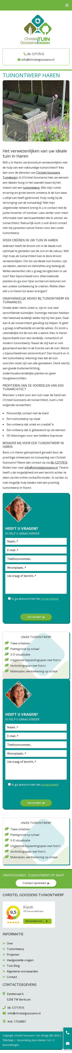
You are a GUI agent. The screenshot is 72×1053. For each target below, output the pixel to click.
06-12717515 (35, 54)
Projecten (13, 954)
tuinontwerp (31, 188)
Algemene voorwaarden (22, 971)
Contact (12, 977)
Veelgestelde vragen (20, 960)
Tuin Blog (13, 966)
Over (10, 943)
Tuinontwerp (15, 949)
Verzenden (34, 617)
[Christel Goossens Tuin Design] (36, 29)
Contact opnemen (34, 883)
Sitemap (8, 1040)
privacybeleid (49, 599)
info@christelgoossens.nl (37, 60)
